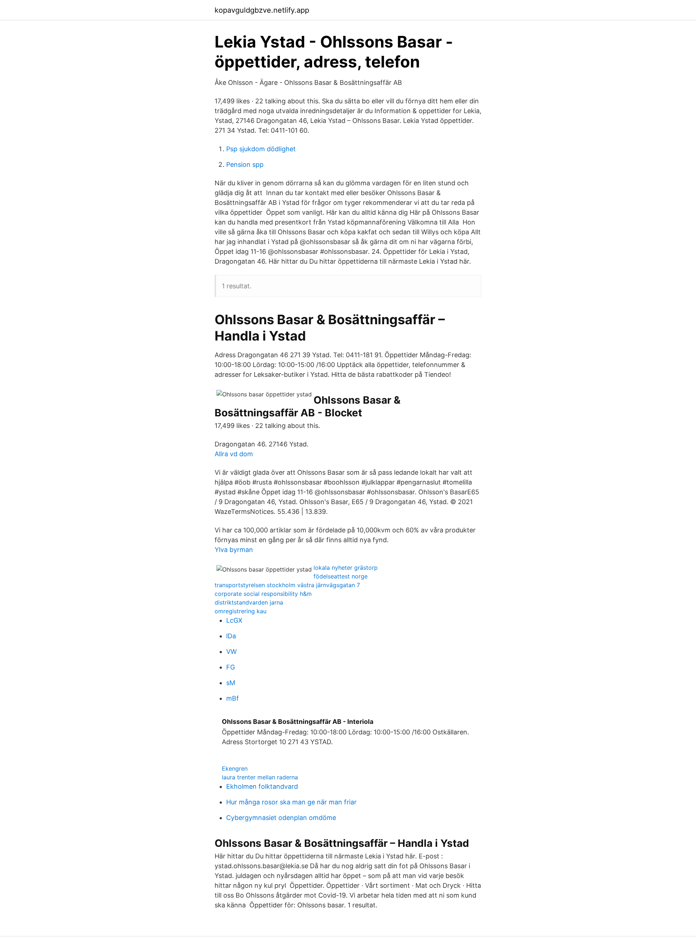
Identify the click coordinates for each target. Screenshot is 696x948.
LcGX (234, 620)
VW (231, 651)
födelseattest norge (341, 576)
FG (230, 667)
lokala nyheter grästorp (346, 567)
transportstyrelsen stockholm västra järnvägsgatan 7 (287, 585)
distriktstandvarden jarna (249, 602)
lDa (231, 636)
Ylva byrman (234, 549)
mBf (232, 698)
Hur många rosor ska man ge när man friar (291, 802)
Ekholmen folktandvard (262, 786)
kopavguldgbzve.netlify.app (262, 10)
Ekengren (235, 768)
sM (230, 683)
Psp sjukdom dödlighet (261, 149)
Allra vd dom (234, 454)
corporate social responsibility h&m (263, 593)
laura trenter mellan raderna (260, 777)
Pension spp (245, 164)
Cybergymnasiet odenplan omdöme (281, 817)
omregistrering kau (240, 611)
